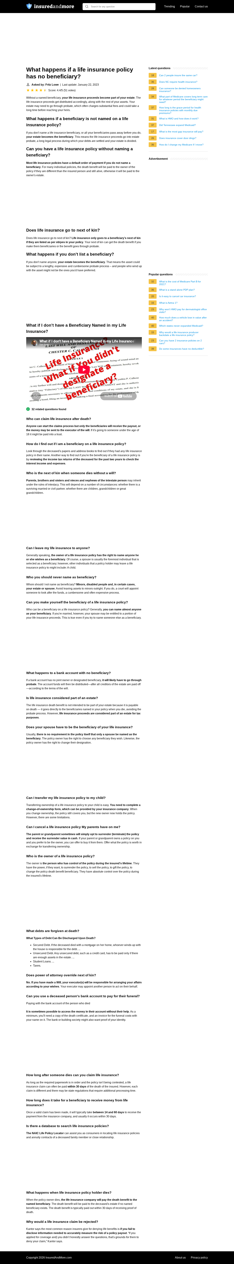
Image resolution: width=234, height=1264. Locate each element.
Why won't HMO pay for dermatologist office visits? (183, 310)
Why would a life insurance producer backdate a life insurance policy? (179, 333)
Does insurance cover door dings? (177, 138)
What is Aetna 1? (168, 302)
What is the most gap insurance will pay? (181, 131)
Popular (185, 6)
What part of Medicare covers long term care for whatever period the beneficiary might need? (183, 99)
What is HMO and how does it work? (179, 118)
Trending (169, 6)
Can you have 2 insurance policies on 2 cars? (180, 342)
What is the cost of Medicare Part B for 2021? (180, 283)
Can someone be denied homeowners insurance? (180, 89)
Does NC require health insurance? (178, 81)
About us (180, 1257)
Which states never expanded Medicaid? (181, 325)
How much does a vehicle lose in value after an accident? (183, 319)
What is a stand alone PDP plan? (177, 289)
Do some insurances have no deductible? (181, 348)
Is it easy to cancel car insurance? (177, 296)
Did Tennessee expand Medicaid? (177, 125)
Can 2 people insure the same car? (178, 75)
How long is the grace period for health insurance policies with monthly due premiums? (180, 110)
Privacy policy (199, 1257)
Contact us (201, 6)
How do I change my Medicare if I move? (181, 144)
